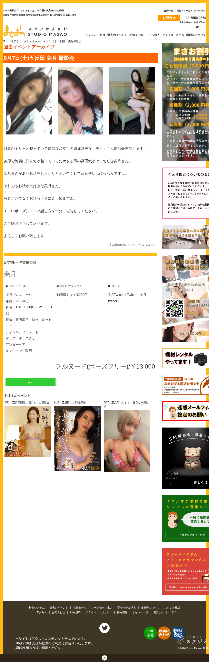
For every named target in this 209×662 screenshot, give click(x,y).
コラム (173, 612)
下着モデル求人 (127, 607)
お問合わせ (59, 612)
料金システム (37, 607)
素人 (30, 382)
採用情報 (122, 612)
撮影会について (150, 607)
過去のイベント (59, 607)
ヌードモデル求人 (102, 607)
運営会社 (159, 612)
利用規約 (75, 612)
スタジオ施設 (172, 607)
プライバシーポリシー (99, 612)
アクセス (42, 612)
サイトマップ (140, 612)
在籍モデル (80, 607)
